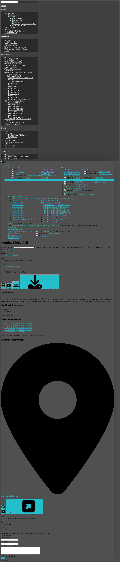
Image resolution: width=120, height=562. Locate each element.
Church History (9, 27)
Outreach (7, 40)
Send (3, 558)
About (3, 9)
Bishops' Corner (105, 174)
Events (4, 128)
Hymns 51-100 (13, 85)
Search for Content (87, 194)
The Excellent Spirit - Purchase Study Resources (32, 199)
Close (13, 249)
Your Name (5, 537)
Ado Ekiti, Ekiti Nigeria (10, 496)
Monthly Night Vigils (22, 223)
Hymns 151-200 (13, 88)
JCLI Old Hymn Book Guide (13, 81)
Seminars (7, 138)
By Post (45, 236)
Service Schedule (10, 140)
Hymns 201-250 (13, 90)
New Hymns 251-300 (15, 112)
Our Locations (14, 168)
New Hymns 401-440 (15, 117)
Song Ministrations (10, 67)
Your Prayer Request (8, 546)
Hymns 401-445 (14, 97)
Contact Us (5, 151)
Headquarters (13, 15)
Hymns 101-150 (13, 87)
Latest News (8, 144)
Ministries (5, 36)
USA (17, 174)
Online (46, 232)
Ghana (21, 172)
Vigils (6, 131)
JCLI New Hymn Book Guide (14, 101)
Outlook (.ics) (54, 288)
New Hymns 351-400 (15, 115)
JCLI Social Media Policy (12, 74)
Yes (9, 249)
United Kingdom (34, 176)
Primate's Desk (104, 172)
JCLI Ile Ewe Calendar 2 (12, 255)
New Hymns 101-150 (15, 106)
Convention (8, 133)
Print (3, 288)
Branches (11, 17)
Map (3, 509)
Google (16, 288)
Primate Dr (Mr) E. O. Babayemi (15, 31)
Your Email (4, 542)
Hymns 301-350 (13, 94)
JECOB (6, 51)
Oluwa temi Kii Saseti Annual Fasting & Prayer (78, 225)
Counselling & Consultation (13, 142)
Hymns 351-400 (13, 96)
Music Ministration (10, 44)
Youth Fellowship (10, 42)
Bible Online (8, 71)
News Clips (78, 190)
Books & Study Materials (12, 76)
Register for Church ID (12, 124)
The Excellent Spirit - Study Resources (17, 119)
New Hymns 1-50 (14, 103)
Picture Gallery (9, 146)
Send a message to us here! (60, 232)
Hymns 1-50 (12, 83)
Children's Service (10, 45)
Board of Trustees (10, 33)
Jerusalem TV (9, 120)
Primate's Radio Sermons (13, 60)
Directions (10, 513)
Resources (5, 54)
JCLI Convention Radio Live (14, 122)
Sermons (76, 178)
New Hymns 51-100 (15, 104)
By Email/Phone (54, 234)
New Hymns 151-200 (15, 108)
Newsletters (81, 184)
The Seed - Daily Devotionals (14, 65)
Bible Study (79, 182)
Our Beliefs (8, 29)
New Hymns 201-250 (15, 110)
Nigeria (22, 170)
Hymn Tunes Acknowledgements (19, 99)
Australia (26, 178)
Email (9, 288)
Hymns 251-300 (13, 92)
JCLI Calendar (9, 147)
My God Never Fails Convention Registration (30, 225)
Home (3, 6)
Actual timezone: (7, 247)
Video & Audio (85, 178)
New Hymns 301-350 (15, 113)
